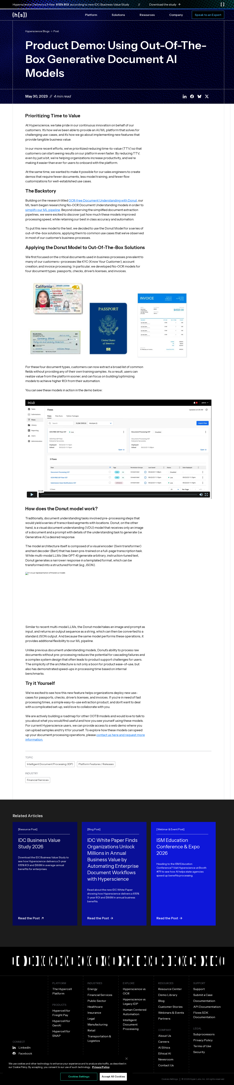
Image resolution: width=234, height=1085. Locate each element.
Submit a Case (203, 995)
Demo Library (167, 995)
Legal (91, 1018)
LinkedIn (24, 1047)
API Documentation (207, 1007)
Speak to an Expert (208, 15)
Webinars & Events (171, 1012)
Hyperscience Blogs (37, 31)
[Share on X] (207, 96)
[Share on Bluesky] (199, 96)
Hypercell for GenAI (61, 1023)
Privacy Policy (203, 1040)
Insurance (94, 1012)
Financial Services (37, 780)
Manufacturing (97, 1024)
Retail (91, 1030)
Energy (92, 989)
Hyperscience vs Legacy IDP (134, 1001)
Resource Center (170, 989)
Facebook (25, 1053)
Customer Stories (170, 1007)
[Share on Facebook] (192, 96)
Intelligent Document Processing (131, 1024)
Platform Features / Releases (96, 764)
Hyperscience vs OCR (134, 991)
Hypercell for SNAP (61, 1033)
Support (199, 989)
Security (199, 1052)
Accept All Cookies (113, 1076)
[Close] (126, 1059)
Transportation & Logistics (99, 1038)
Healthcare (95, 1007)
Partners (164, 1018)
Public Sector (96, 1001)
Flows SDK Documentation (204, 1015)
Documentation (204, 1001)
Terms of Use (202, 1046)
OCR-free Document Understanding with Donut (103, 200)
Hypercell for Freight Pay (61, 1013)
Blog (161, 1001)
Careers (163, 1041)
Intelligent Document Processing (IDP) (50, 764)
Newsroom (165, 1059)
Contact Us (166, 1065)
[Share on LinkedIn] (184, 96)
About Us (164, 1036)
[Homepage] (20, 14)
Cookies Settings (169, 1079)
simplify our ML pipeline (42, 210)
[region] (67, 1069)
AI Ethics (164, 1047)
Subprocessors (204, 1034)
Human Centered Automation (134, 1012)
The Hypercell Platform (62, 991)
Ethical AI (164, 1053)
